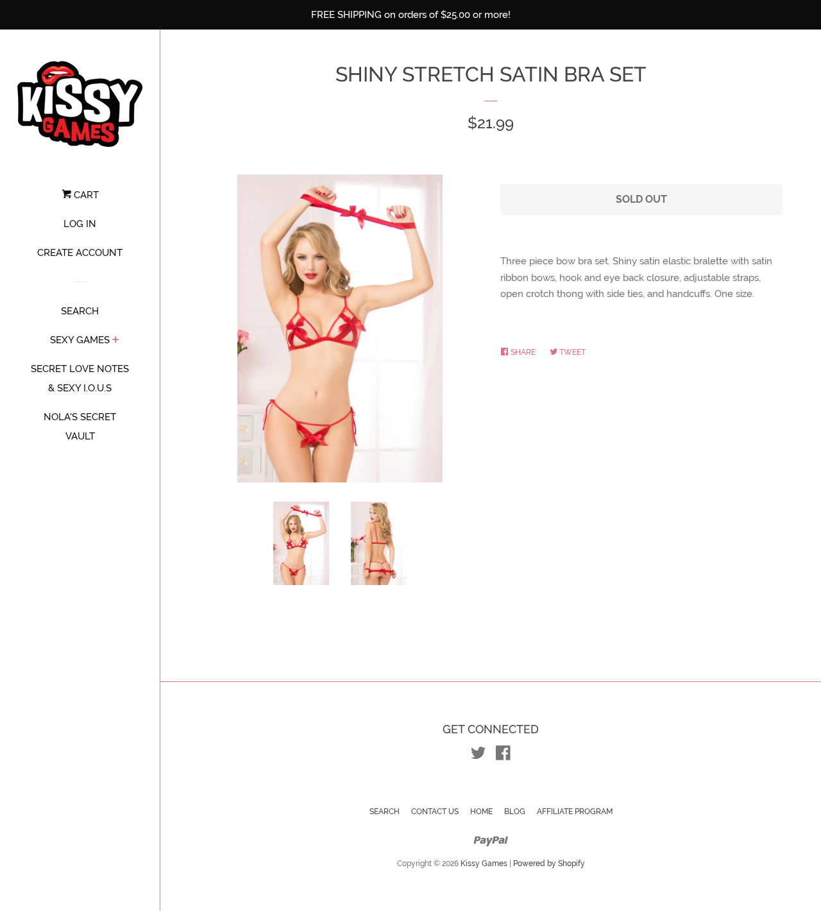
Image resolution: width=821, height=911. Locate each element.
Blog (514, 811)
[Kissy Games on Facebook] (503, 756)
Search (384, 811)
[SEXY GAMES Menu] (116, 340)
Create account (80, 253)
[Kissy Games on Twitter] (478, 756)
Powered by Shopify (549, 863)
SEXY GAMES (80, 340)
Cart (85, 195)
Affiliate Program (575, 811)
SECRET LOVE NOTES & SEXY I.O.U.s (80, 378)
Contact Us (435, 811)
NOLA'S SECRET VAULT (80, 426)
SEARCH (80, 311)
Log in (79, 224)
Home (481, 811)
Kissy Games (484, 863)
